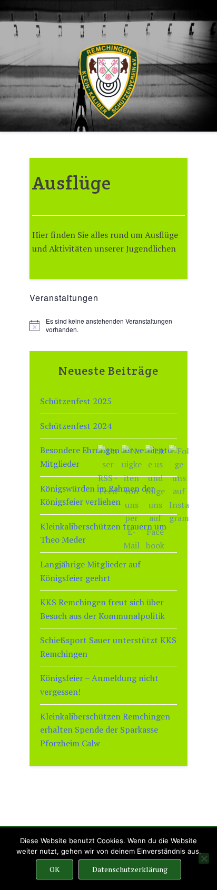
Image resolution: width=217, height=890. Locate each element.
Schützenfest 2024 (76, 426)
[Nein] (204, 858)
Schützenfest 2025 (76, 401)
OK (55, 869)
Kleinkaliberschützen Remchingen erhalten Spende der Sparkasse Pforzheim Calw (105, 730)
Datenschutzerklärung (129, 869)
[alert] (108, 325)
